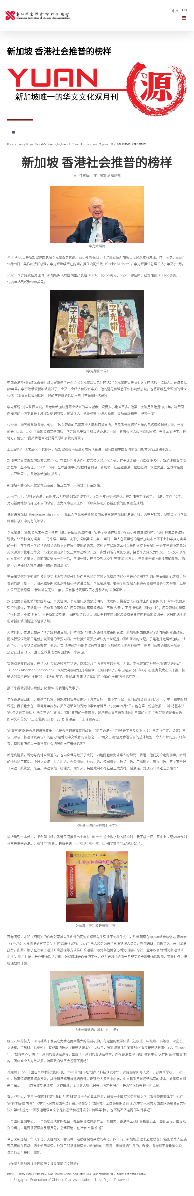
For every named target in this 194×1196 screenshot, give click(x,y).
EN (184, 10)
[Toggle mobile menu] (184, 17)
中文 (175, 11)
